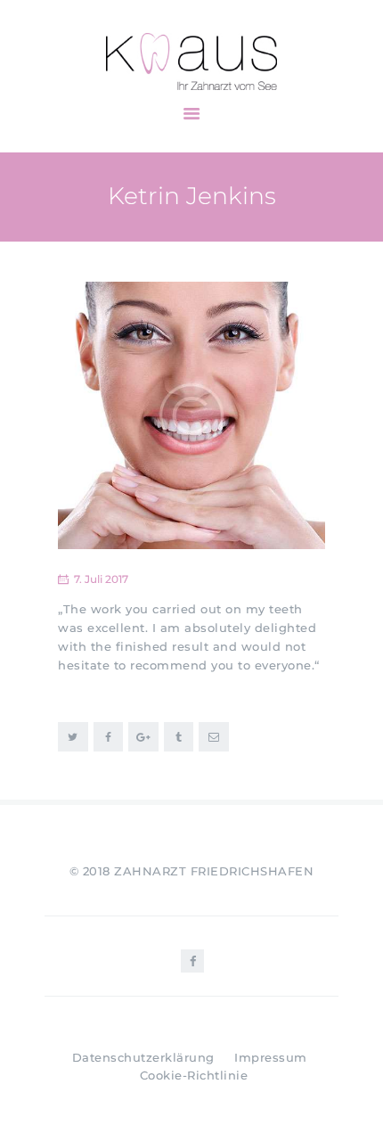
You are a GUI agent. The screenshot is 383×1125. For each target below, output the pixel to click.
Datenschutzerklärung (143, 1057)
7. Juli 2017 (101, 579)
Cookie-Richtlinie (194, 1075)
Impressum (270, 1057)
